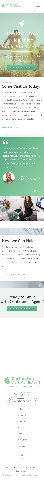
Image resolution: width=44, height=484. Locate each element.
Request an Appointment (22, 67)
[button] (38, 6)
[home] (11, 6)
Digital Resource (34, 475)
